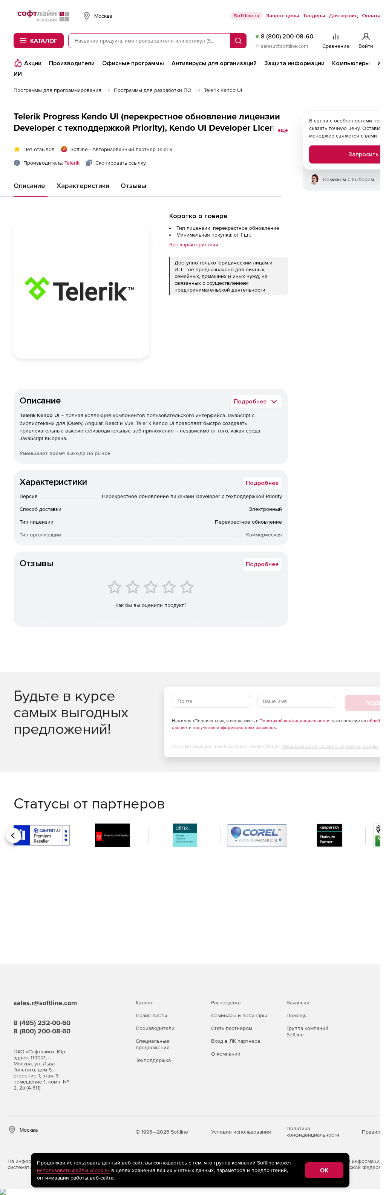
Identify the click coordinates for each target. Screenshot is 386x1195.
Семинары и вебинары (239, 1015)
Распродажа (225, 1002)
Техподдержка (153, 1060)
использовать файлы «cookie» (73, 1170)
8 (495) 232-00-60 (42, 1023)
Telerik (72, 163)
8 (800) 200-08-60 (287, 36)
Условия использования (241, 1132)
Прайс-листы (151, 1015)
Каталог (145, 1002)
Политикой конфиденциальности (294, 720)
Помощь (296, 1015)
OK (324, 1170)
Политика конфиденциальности (312, 1131)
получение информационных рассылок (234, 727)
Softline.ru (246, 15)
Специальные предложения (153, 1044)
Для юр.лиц (343, 15)
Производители (155, 1028)
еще (283, 130)
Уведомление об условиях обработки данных (330, 746)
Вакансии (297, 1002)
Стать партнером (231, 1028)
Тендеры (314, 15)
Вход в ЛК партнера (235, 1041)
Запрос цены (282, 15)
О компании (225, 1054)
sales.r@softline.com (284, 46)
